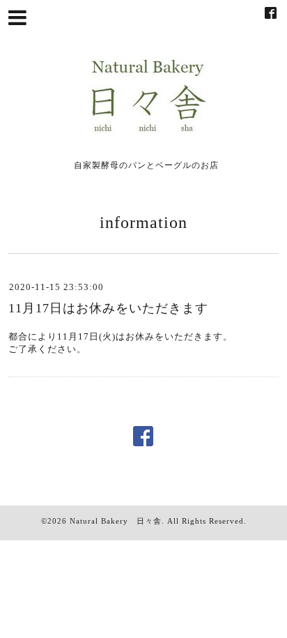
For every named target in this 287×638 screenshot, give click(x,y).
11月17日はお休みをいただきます (108, 308)
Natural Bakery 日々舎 (116, 521)
